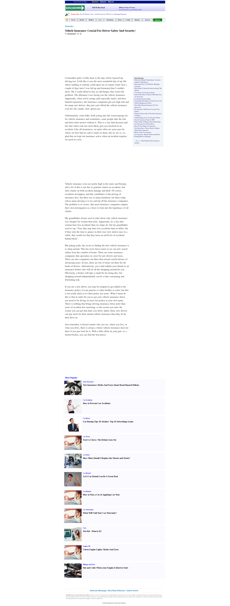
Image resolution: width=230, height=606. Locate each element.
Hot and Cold (89, 568)
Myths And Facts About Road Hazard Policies (118, 385)
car (127, 595)
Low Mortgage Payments (118, 14)
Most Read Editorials (116, 591)
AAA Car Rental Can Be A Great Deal (100, 476)
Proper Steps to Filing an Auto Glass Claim (148, 122)
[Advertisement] (86, 56)
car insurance (87, 596)
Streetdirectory (110, 603)
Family (128, 20)
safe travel (94, 598)
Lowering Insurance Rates (143, 99)
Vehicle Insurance (75, 30)
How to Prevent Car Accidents (96, 403)
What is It (96, 531)
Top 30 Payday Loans (86, 14)
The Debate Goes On (106, 440)
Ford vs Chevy (89, 440)
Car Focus (86, 437)
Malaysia (111, 1)
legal (70, 598)
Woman (157, 20)
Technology (110, 20)
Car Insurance (139, 134)
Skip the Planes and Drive (152, 134)
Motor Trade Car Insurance (143, 132)
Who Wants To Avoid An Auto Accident (147, 88)
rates (149, 595)
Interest (147, 20)
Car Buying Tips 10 (92, 421)
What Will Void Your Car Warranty (99, 513)
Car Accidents (88, 400)
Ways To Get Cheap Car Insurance (145, 126)
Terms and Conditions (120, 603)
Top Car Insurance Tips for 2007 (145, 120)
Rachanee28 (71, 33)
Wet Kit (86, 531)
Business (137, 20)
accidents (139, 595)
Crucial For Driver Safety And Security (111, 30)
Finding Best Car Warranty (143, 136)
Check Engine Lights (92, 549)
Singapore (95, 1)
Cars (100, 20)
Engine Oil (86, 546)
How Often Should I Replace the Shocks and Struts (106, 458)
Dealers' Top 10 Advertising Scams (117, 421)
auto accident (129, 596)
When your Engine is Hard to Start (112, 568)
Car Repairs (87, 491)
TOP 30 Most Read (98, 8)
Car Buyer (86, 418)
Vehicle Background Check (143, 103)
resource (106, 595)
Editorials (69, 26)
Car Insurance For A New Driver (144, 124)
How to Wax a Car (91, 495)
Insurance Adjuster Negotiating (144, 80)
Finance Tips (75, 14)
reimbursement (104, 596)
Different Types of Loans (127, 7)
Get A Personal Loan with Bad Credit (130, 9)
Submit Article (132, 591)
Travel (73, 20)
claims (143, 595)
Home (120, 20)
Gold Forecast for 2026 (102, 14)
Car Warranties (88, 510)
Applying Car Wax (111, 495)
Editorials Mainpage (98, 591)
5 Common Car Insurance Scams (145, 92)
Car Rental (87, 473)
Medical (91, 20)
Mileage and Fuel (89, 564)
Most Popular (71, 378)
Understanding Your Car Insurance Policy (147, 117)
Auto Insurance (88, 382)
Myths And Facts (111, 549)
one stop (101, 595)
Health (82, 20)
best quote (118, 595)
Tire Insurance (89, 385)
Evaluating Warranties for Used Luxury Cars (148, 101)
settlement (150, 596)
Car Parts (86, 455)
